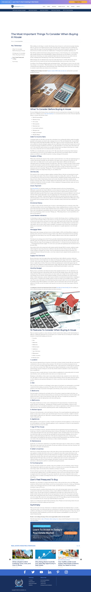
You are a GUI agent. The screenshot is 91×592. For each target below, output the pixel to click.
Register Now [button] (78, 2)
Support (78, 6)
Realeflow (30, 585)
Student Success (61, 6)
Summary (15, 61)
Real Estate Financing (55, 10)
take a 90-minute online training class (50, 519)
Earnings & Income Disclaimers (46, 585)
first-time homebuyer (49, 113)
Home (44, 6)
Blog (68, 6)
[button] (10, 558)
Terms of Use (43, 583)
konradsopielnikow (19, 41)
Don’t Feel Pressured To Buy (18, 58)
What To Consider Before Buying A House (18, 49)
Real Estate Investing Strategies (19, 10)
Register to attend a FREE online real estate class (57, 70)
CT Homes (31, 580)
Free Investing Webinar (45, 580)
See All (78, 545)
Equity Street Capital (32, 583)
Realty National (31, 581)
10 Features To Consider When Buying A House (18, 54)
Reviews (72, 6)
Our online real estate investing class (63, 287)
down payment (35, 188)
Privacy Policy (43, 581)
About (48, 6)
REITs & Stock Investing (68, 10)
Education (54, 6)
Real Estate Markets (44, 10)
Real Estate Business (33, 10)
